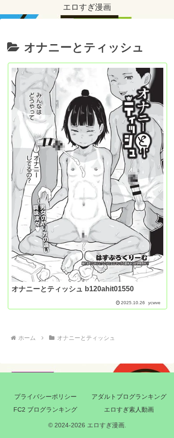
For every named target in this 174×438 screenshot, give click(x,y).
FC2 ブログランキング (45, 409)
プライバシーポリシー (45, 396)
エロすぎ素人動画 (129, 409)
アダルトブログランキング (128, 396)
